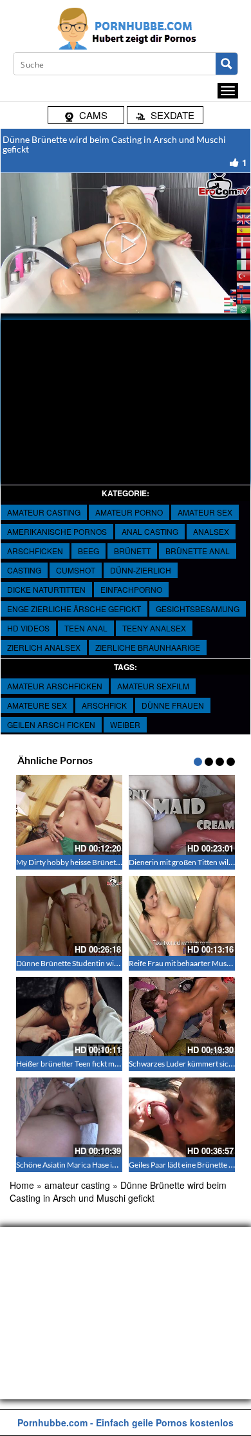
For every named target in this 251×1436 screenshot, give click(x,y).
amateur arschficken (54, 685)
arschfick (104, 705)
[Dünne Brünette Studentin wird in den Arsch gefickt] (69, 916)
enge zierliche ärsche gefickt (74, 608)
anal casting (150, 531)
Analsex (211, 531)
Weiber (125, 724)
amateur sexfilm (153, 685)
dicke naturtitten (46, 589)
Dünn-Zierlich (140, 569)
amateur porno (129, 512)
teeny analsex (154, 627)
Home (22, 1185)
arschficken (35, 550)
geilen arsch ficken (51, 724)
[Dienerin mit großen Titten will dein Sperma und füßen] (182, 815)
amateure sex (37, 705)
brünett (132, 550)
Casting (24, 569)
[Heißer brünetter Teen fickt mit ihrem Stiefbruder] (69, 1017)
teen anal (85, 627)
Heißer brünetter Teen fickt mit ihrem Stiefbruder (98, 1063)
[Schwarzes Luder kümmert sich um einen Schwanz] (182, 1017)
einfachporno (131, 589)
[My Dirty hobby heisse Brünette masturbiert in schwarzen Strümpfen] (69, 815)
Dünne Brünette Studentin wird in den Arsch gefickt (102, 963)
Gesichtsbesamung (197, 608)
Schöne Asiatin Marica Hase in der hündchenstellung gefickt (116, 1165)
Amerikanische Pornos (57, 531)
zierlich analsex (43, 647)
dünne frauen (173, 705)
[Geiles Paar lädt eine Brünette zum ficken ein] (182, 1117)
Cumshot (75, 569)
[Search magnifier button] (226, 64)
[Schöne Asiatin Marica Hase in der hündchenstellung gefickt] (69, 1117)
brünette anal (197, 550)
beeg (88, 550)
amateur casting (43, 512)
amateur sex (205, 512)
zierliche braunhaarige (147, 647)
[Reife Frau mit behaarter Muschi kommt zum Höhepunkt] (182, 916)
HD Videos (28, 627)
